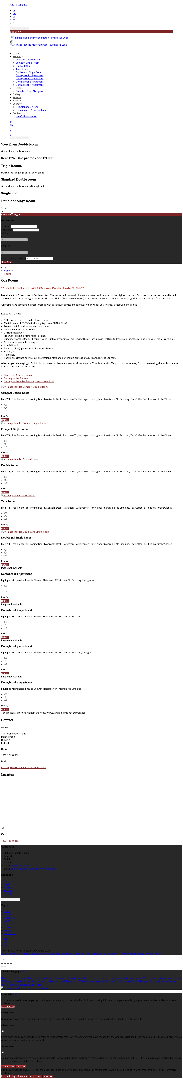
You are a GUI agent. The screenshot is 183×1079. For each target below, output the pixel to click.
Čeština (177, 978)
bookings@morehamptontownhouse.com (23, 767)
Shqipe (13, 984)
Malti (145, 978)
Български (155, 978)
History (8, 927)
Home (7, 911)
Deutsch (8, 881)
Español (8, 887)
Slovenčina (36, 984)
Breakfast (9, 917)
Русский (154, 981)
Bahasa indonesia (33, 981)
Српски (5, 984)
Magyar (9, 981)
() (13, 258)
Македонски (119, 978)
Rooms (7, 914)
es (14, 16)
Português (125, 981)
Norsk (62, 981)
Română (163, 981)
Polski (135, 981)
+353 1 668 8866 (18, 4)
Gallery (7, 920)
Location (8, 930)
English (8, 884)
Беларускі (166, 978)
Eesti (66, 978)
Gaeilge (88, 978)
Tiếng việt (144, 981)
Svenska (173, 981)
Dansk (49, 978)
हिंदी (3, 981)
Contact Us (10, 933)
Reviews (8, 924)
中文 (45, 984)
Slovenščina (24, 984)
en (14, 13)
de (14, 10)
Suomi (80, 978)
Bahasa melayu (134, 978)
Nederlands (72, 981)
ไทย (89, 981)
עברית (46, 981)
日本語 (108, 981)
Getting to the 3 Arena (16, 378)
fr (14, 19)
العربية (73, 978)
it (13, 22)
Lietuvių (97, 978)
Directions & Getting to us (18, 375)
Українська (98, 981)
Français (8, 890)
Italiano (8, 893)
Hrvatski (18, 981)
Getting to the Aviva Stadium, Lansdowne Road (29, 381)
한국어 (115, 981)
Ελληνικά (59, 978)
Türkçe (83, 981)
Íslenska (53, 981)
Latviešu (106, 978)
